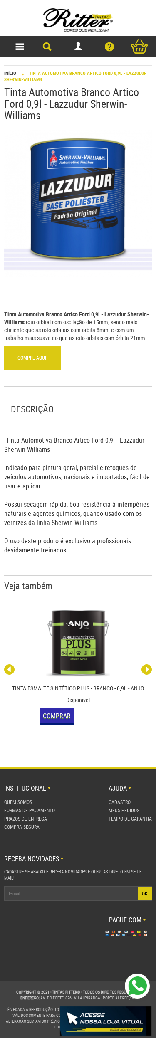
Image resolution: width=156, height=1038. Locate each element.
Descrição (32, 409)
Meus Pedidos (124, 810)
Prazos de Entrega (25, 818)
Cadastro (120, 802)
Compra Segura (22, 826)
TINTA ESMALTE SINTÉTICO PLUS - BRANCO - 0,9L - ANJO (78, 688)
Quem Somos (18, 802)
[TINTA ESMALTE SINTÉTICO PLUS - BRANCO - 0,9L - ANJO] (77, 643)
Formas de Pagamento (29, 810)
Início (10, 73)
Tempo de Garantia (130, 818)
